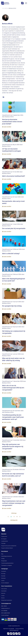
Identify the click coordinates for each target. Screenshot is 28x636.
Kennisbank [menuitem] (4, 551)
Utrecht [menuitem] (2, 580)
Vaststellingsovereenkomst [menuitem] (6, 556)
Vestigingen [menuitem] (4, 568)
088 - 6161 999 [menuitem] (4, 606)
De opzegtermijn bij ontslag (12, 306)
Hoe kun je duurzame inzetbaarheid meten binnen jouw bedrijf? (12, 122)
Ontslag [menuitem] (2, 558)
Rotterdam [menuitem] (3, 578)
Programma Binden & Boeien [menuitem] (7, 548)
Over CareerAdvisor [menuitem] (6, 586)
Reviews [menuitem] (3, 598)
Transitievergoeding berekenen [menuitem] (7, 563)
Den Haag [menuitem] (3, 573)
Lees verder (7, 127)
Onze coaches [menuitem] (4, 588)
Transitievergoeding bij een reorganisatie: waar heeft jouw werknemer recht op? (13, 417)
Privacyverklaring (19, 628)
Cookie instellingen (5, 615)
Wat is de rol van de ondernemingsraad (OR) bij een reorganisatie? (13, 388)
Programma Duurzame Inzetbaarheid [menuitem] (8, 545)
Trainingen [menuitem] (3, 543)
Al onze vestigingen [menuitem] (5, 582)
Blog (7, 8)
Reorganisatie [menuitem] (4, 560)
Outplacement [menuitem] (4, 536)
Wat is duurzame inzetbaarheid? (13, 176)
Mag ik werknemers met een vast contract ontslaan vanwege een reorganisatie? (13, 503)
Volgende (14, 520)
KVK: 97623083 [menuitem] (4, 610)
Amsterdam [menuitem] (3, 571)
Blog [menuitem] (2, 554)
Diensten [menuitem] (3, 534)
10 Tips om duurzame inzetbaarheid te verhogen (11, 150)
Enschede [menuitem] (3, 576)
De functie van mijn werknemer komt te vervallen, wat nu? (13, 475)
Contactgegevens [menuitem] (6, 603)
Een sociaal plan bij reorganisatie (13, 228)
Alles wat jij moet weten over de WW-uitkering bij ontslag (13, 359)
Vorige (14, 513)
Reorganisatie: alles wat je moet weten (13, 202)
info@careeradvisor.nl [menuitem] (5, 608)
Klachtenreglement (14, 630)
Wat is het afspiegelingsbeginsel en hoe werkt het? (13, 280)
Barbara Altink (9, 117)
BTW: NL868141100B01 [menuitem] (5, 613)
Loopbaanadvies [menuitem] (4, 541)
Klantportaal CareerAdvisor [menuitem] (6, 600)
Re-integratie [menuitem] (3, 539)
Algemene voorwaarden (8, 628)
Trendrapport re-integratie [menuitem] (6, 565)
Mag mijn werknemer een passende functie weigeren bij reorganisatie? (12, 447)
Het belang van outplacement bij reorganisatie (13, 332)
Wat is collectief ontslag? (11, 253)
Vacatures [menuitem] (3, 593)
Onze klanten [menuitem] (3, 591)
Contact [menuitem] (2, 595)
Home (3, 8)
